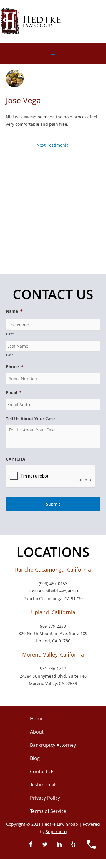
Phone (15, 366)
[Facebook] (31, 844)
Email (14, 392)
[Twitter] (45, 844)
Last (9, 355)
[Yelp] (73, 844)
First (10, 333)
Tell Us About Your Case (30, 418)
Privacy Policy (45, 798)
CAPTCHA (15, 459)
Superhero (56, 831)
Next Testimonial (53, 145)
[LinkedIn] (59, 844)
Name (14, 311)
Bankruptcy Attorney (53, 745)
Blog (35, 758)
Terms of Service (48, 811)
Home (37, 718)
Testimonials (44, 784)
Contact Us (42, 771)
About (37, 732)
